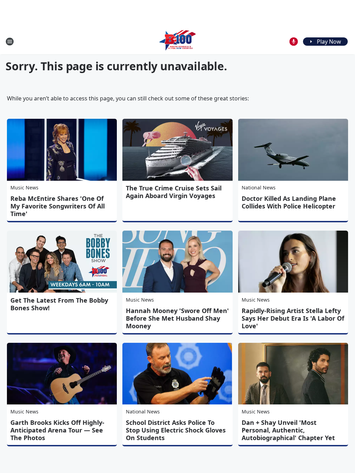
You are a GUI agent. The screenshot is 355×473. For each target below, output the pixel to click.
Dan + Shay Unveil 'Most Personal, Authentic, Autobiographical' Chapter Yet (288, 430)
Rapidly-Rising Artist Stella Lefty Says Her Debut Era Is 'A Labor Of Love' (293, 318)
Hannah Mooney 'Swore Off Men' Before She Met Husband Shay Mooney (177, 318)
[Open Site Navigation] (10, 41)
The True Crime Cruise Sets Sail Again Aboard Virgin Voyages (174, 191)
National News (259, 187)
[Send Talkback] (293, 41)
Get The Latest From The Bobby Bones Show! (59, 304)
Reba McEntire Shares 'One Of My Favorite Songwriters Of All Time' (57, 206)
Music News (24, 187)
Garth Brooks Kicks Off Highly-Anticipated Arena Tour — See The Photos (57, 430)
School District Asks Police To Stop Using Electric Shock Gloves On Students (176, 430)
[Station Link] (177, 41)
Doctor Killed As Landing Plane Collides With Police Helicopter (289, 202)
